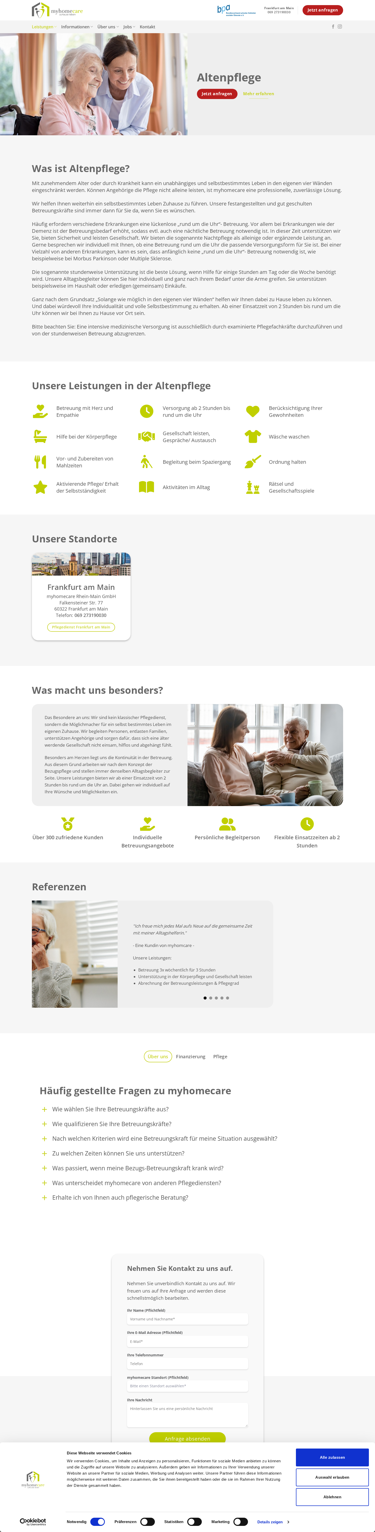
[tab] (158, 1056)
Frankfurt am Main (81, 587)
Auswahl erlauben (332, 1477)
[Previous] (44, 954)
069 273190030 (90, 615)
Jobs (127, 27)
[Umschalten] (44, 1108)
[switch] (147, 1522)
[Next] (330, 954)
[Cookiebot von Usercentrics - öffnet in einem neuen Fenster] (33, 1522)
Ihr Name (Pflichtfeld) (146, 1310)
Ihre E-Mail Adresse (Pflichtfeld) (155, 1332)
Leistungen (42, 27)
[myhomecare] (57, 10)
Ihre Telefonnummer (145, 1355)
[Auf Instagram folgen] (340, 27)
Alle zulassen (332, 1457)
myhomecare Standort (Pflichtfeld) (158, 1377)
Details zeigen (270, 1522)
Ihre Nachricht (139, 1399)
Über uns (106, 27)
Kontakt (147, 27)
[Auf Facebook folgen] (333, 27)
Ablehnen (332, 1497)
